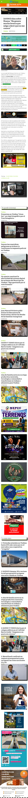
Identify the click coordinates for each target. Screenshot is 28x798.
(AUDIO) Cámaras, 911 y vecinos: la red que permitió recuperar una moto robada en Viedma (14, 573)
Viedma (5, 31)
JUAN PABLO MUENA (12, 176)
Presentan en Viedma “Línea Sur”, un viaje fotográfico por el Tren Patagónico (13, 216)
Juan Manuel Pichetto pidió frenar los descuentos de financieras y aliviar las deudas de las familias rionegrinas (13, 314)
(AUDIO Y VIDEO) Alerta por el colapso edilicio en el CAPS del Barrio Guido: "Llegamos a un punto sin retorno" (12, 346)
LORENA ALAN (5, 178)
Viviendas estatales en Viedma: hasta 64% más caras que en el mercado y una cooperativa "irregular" (14, 546)
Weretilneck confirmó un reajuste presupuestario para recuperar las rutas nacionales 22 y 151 (13, 659)
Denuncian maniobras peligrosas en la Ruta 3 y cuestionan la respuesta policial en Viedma (13, 247)
